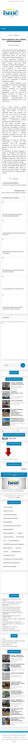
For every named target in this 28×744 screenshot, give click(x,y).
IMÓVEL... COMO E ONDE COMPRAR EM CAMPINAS (13, 619)
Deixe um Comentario (14, 45)
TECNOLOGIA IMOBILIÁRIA (10, 514)
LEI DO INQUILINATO (14, 540)
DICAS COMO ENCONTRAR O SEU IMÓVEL (11, 599)
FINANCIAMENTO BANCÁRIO (10, 518)
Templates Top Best (10, 739)
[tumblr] (18, 1)
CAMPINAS (19, 533)
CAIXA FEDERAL (20, 536)
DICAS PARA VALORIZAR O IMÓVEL (12, 525)
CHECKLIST (18, 548)
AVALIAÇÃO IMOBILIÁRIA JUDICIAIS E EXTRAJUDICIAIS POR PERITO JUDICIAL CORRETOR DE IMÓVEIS (17, 412)
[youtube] (14, 1)
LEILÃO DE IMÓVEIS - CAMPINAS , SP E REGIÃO (13, 624)
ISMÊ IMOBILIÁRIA (7, 522)
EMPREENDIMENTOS (8, 529)
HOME (4, 639)
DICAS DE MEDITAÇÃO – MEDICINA (12, 602)
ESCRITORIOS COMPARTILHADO (11, 562)
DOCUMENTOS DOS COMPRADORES (13, 559)
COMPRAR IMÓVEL (16, 551)
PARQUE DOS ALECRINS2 (9, 566)
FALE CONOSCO (6, 644)
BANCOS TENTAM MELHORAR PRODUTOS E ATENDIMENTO (12, 252)
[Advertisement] (14, 582)
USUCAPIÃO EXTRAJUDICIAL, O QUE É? (17, 393)
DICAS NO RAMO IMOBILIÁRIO (11, 609)
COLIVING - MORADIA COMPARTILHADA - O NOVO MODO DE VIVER (17, 683)
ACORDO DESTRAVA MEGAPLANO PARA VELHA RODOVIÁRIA (14, 233)
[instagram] (21, 1)
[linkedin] (16, 1)
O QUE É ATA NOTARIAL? (17, 400)
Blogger (18, 497)
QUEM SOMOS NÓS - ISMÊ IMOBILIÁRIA (13, 641)
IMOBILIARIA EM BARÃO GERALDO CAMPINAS (12, 613)
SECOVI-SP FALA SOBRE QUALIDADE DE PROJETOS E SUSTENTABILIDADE (12, 215)
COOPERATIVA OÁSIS (8, 555)
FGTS (4, 540)
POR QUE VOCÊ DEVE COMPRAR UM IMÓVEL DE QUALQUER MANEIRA (17, 692)
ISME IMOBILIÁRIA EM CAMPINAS (12, 622)
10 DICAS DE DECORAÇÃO (17, 673)
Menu (4, 28)
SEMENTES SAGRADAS (8, 629)
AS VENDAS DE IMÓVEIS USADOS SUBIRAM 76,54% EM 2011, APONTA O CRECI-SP (12, 308)
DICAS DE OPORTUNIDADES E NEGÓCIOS (11, 604)
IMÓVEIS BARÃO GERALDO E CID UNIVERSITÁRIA (11, 616)
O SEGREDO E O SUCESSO (9, 627)
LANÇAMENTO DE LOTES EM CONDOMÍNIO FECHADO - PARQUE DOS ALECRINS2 (18, 420)
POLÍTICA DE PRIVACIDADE (10, 646)
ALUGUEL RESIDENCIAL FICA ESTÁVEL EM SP (13, 288)
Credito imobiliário (8, 507)
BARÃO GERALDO (7, 548)
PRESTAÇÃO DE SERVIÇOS (9, 643)
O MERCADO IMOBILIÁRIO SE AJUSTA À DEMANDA (14, 185)
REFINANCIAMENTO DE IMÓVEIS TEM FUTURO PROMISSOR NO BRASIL (13, 271)
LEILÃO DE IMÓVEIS (8, 536)
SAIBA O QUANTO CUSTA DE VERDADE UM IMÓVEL (14, 192)
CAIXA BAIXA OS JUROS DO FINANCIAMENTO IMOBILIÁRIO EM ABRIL (18, 719)
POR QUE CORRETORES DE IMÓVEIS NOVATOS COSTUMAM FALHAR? (17, 666)
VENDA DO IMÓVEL (8, 511)
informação (15, 178)
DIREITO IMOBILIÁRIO (8, 533)
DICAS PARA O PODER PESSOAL (11, 611)
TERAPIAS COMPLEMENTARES (11, 630)
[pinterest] (23, 1)
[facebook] (9, 1)
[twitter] (11, 1)
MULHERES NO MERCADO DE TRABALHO (13, 544)
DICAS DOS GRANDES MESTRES (11, 607)
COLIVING (5, 551)
